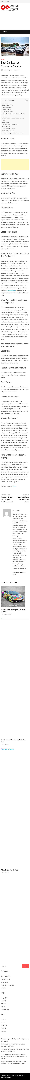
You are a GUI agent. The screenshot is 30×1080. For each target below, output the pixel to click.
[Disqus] (15, 898)
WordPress (4, 1077)
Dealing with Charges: (10, 128)
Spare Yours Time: (8, 111)
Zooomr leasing (11, 290)
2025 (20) (3, 1022)
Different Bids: (7, 109)
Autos (2, 59)
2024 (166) (4, 1025)
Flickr (14, 486)
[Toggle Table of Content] (25, 100)
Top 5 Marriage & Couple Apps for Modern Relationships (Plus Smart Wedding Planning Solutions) (14, 1056)
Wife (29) (3, 1004)
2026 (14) (3, 1019)
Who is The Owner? (9, 131)
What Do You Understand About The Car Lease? (14, 115)
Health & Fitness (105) (7, 985)
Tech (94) (3, 988)
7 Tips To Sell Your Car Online (10, 870)
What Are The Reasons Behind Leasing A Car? (14, 119)
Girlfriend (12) (5, 1009)
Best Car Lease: (7, 103)
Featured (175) (5, 979)
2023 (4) (3, 1028)
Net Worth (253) (5, 976)
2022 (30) (3, 1031)
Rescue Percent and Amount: (11, 124)
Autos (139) (4, 982)
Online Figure (8, 70)
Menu (5, 31)
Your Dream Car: (7, 107)
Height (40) (4, 998)
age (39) (3, 1001)
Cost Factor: (7, 126)
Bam (10, 1077)
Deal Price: (6, 122)
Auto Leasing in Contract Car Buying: (14, 133)
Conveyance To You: (8, 105)
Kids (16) (3, 1007)
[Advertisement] (15, 21)
